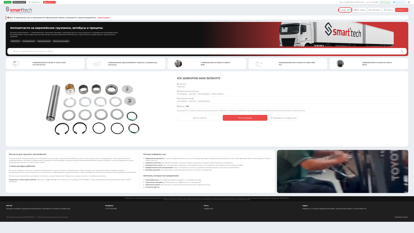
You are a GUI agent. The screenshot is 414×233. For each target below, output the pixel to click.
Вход (8, 2)
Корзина (50, 2)
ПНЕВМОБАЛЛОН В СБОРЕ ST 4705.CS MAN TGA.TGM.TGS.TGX (372, 64)
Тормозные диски (44, 41)
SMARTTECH (15, 41)
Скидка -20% (345, 10)
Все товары (360, 10)
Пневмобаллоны (29, 41)
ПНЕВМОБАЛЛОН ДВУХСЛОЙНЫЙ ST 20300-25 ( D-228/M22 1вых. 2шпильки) (52, 64)
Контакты (389, 10)
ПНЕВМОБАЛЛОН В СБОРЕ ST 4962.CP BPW (134, 64)
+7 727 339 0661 (111, 209)
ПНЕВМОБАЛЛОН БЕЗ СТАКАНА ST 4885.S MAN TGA (216, 64)
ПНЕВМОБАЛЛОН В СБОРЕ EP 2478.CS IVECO (296, 64)
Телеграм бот (400, 2)
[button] (283, 118)
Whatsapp (386, 2)
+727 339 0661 (83, 180)
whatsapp (53, 180)
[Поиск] (402, 51)
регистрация (104, 18)
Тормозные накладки (61, 41)
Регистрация (20, 2)
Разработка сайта (401, 217)
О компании (375, 10)
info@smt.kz (208, 209)
